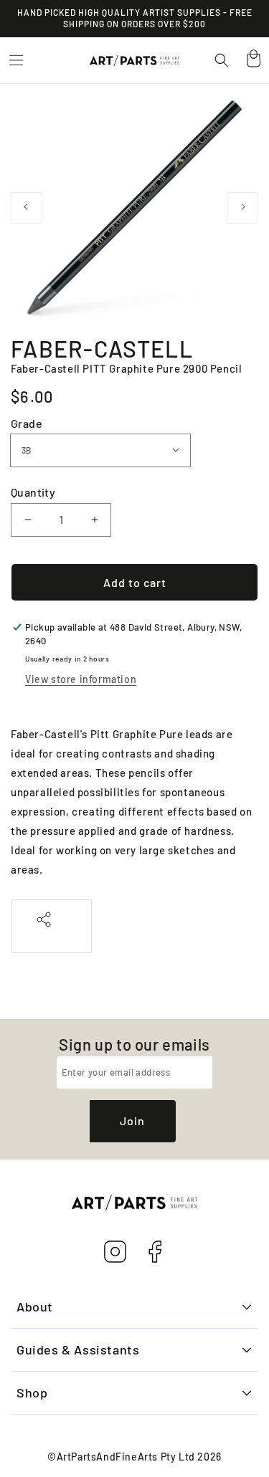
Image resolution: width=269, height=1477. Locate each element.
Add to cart (134, 582)
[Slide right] (242, 208)
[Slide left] (26, 208)
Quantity (33, 492)
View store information (80, 679)
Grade (26, 423)
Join (132, 1120)
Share (51, 935)
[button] (16, 60)
